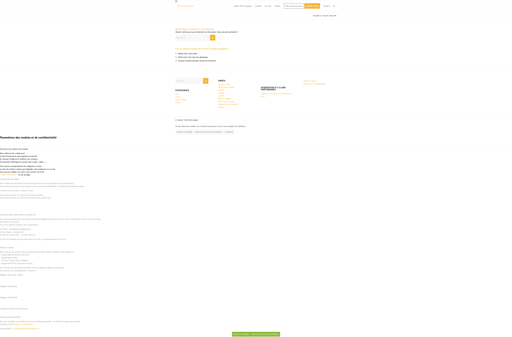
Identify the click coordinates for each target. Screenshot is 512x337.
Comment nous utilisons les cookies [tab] (14, 149)
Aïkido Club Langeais (226, 87)
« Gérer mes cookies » (9, 174)
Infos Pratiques (181, 99)
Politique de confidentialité (228, 104)
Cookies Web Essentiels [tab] (9, 179)
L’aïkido (221, 92)
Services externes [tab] (7, 247)
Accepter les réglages (184, 132)
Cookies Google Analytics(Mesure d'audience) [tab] (17, 214)
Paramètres (229, 132)
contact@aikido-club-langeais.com (26, 328)
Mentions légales (224, 98)
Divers (177, 96)
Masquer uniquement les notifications (208, 132)
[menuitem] (242, 6)
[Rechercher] (334, 6)
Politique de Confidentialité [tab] (10, 317)
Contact (221, 90)
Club (177, 94)
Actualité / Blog (224, 84)
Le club (221, 95)
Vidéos (178, 102)
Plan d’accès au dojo (226, 101)
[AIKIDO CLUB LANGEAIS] (184, 6)
